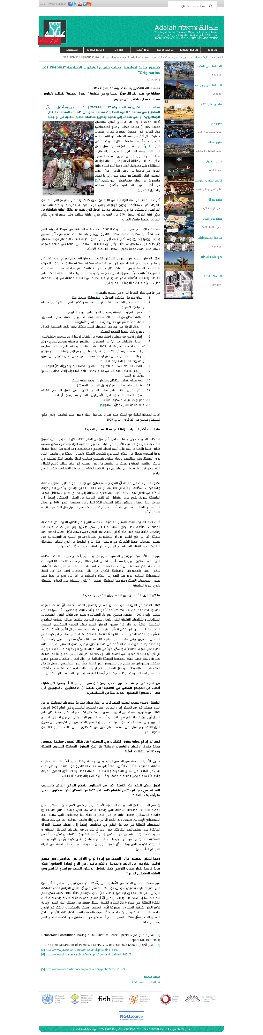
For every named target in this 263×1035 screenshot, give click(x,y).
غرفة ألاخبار (142, 49)
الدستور (157, 57)
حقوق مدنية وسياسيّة (177, 57)
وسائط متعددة (95, 49)
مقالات (196, 57)
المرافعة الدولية (165, 49)
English (62, 4)
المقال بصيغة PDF (144, 982)
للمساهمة (72, 49)
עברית (51, 4)
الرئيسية (218, 57)
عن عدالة (212, 49)
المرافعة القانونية (188, 49)
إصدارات (118, 49)
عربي (42, 4)
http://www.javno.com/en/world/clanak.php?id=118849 (82, 950)
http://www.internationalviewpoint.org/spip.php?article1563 (85, 969)
